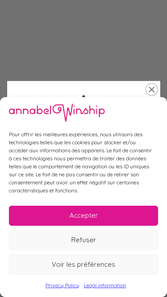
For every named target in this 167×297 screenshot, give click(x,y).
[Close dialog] (152, 90)
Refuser (83, 240)
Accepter (83, 215)
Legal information (105, 285)
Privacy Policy (62, 285)
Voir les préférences (83, 264)
